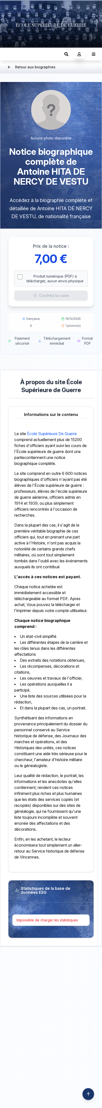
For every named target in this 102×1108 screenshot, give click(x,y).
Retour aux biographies (35, 67)
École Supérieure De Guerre (52, 433)
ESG (9, 54)
